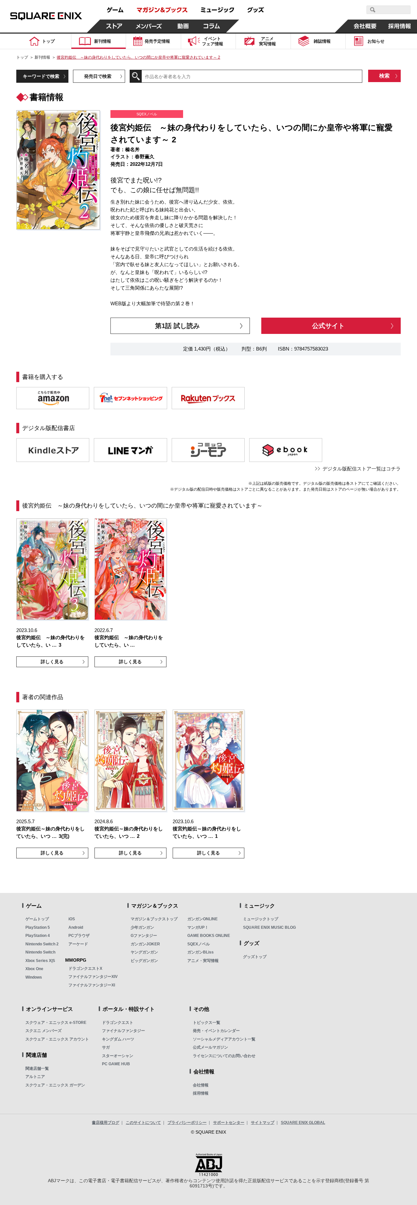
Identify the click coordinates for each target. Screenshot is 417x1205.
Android (75, 927)
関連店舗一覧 (37, 1068)
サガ (106, 1047)
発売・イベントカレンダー (216, 1030)
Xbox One (34, 969)
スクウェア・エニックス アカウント (57, 1039)
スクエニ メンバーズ (43, 1030)
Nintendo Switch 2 (42, 944)
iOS (71, 919)
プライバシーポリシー (187, 1122)
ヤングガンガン (144, 952)
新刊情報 (42, 57)
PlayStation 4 (37, 935)
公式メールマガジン (210, 1047)
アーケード (78, 944)
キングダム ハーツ (118, 1039)
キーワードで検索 (41, 76)
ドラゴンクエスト (117, 1022)
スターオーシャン (117, 1056)
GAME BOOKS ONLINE (208, 935)
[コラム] (211, 26)
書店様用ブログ (105, 1122)
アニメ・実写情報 (203, 960)
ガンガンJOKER (145, 944)
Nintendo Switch (40, 952)
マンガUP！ (197, 927)
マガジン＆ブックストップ (154, 919)
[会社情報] (365, 26)
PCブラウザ (79, 935)
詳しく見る (52, 661)
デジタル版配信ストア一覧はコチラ (362, 468)
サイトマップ (262, 1122)
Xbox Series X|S (40, 960)
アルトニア (35, 1076)
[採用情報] (399, 26)
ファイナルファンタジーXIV (93, 976)
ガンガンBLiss (200, 952)
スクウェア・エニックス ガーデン (55, 1085)
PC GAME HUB (116, 1064)
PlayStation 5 (37, 927)
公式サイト (328, 325)
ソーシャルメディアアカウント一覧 (224, 1039)
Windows (33, 977)
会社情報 (200, 1085)
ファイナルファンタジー (123, 1030)
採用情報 (200, 1093)
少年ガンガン (142, 927)
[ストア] (114, 26)
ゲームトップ (37, 919)
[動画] (183, 26)
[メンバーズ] (149, 26)
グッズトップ (254, 956)
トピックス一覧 (206, 1022)
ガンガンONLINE (202, 919)
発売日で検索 (97, 76)
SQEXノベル (198, 944)
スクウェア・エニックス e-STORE (55, 1022)
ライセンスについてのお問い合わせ (224, 1056)
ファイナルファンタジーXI (91, 985)
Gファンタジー (144, 935)
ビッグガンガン (144, 960)
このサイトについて (143, 1122)
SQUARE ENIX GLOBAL (303, 1122)
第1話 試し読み (177, 325)
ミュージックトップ (260, 919)
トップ (22, 57)
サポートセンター (228, 1122)
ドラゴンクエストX (85, 968)
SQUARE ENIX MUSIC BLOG (269, 927)
